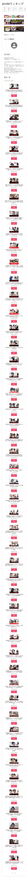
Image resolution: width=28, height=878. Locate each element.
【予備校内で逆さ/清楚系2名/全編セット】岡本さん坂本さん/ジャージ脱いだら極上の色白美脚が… (14, 266)
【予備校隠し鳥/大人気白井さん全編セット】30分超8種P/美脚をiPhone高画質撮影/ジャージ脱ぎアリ (14, 863)
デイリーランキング (15, 9)
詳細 (14, 95)
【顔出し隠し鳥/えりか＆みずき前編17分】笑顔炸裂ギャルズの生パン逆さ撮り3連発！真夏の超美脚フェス (14, 202)
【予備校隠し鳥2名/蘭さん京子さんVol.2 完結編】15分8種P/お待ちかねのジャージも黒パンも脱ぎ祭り (14, 532)
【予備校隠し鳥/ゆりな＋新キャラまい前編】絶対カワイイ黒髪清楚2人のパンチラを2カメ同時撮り (14, 702)
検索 (25, 9)
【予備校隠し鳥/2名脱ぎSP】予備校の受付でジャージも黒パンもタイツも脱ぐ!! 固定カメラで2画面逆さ (14, 749)
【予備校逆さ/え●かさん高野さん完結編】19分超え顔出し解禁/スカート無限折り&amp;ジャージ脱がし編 (14, 846)
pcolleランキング (13, 3)
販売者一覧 (9, 9)
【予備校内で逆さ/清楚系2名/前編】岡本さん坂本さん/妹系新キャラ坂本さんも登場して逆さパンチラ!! (14, 300)
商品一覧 (4, 9)
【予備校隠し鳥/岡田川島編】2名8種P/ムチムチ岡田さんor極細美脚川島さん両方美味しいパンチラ (14, 797)
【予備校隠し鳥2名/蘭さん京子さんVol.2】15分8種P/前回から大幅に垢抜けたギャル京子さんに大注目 (14, 548)
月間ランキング (21, 9)
